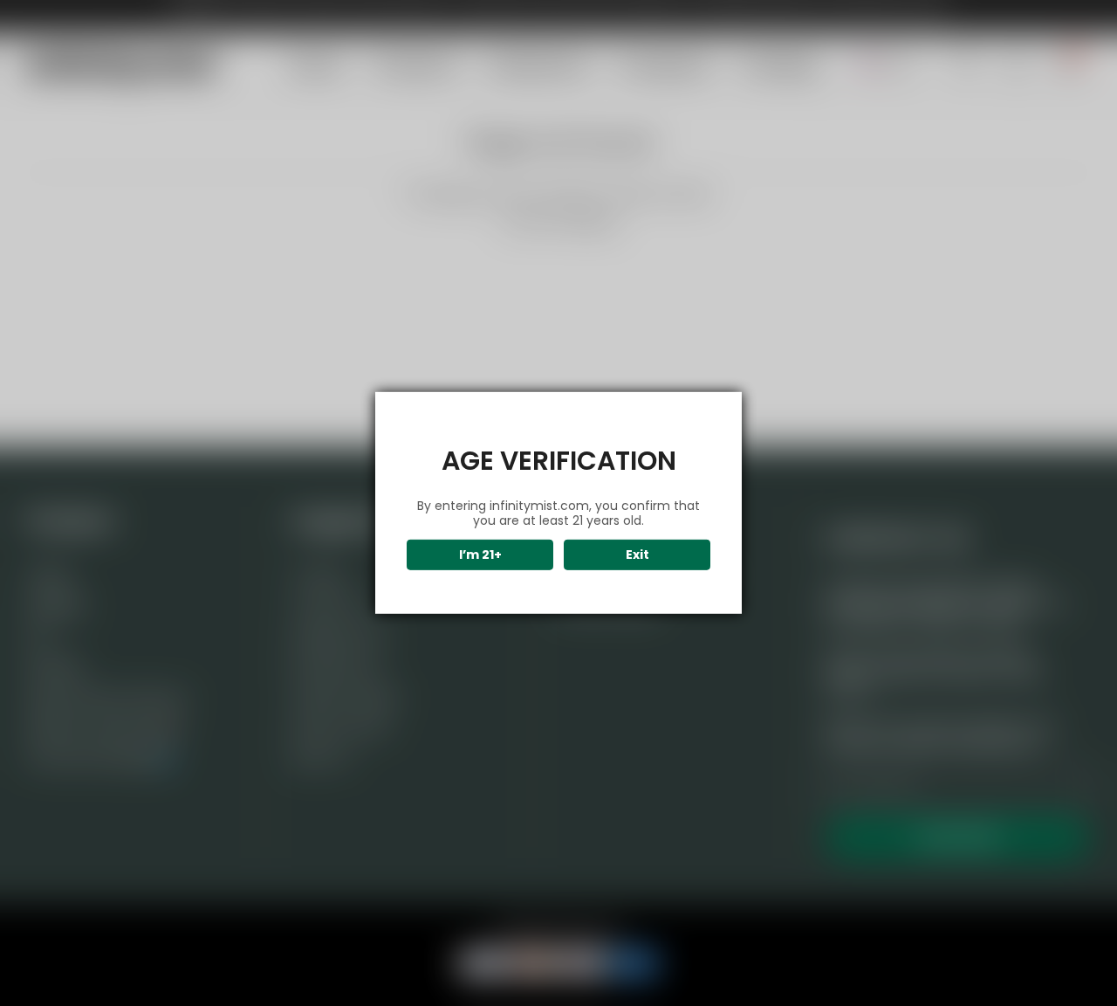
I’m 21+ (480, 554)
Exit (637, 554)
